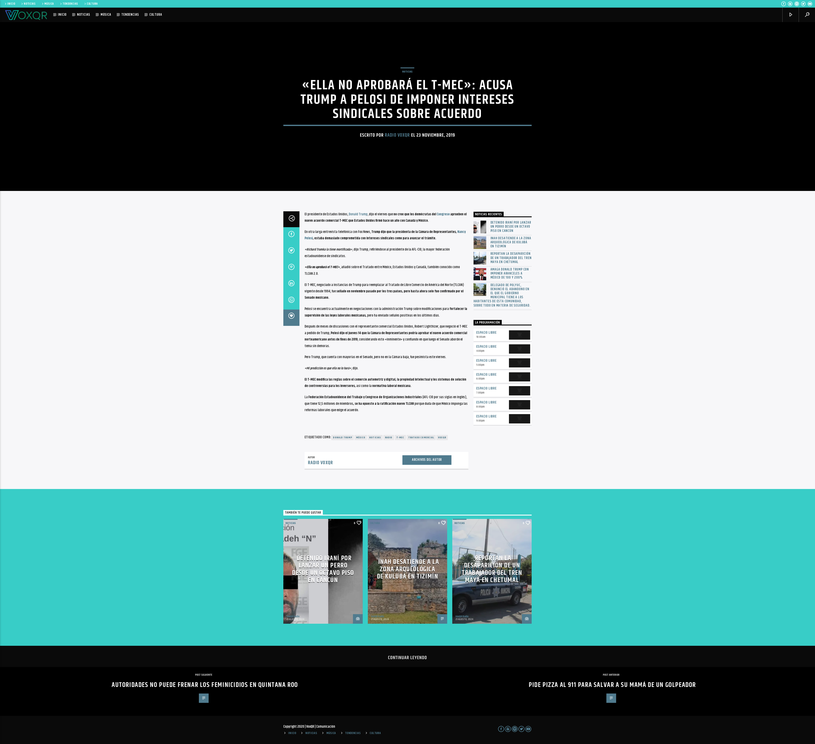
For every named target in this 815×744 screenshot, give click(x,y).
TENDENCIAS (70, 3)
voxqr (442, 438)
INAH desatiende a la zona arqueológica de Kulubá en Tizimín (510, 242)
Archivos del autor (427, 459)
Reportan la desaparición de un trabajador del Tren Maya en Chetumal (511, 258)
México (360, 438)
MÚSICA (49, 3)
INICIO (11, 3)
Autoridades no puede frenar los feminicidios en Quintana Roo (205, 685)
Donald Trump (358, 214)
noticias (375, 438)
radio (388, 438)
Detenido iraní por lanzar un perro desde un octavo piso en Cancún (510, 227)
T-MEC (400, 438)
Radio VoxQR (397, 135)
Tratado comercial (421, 438)
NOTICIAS (30, 3)
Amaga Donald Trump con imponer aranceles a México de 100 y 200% (509, 274)
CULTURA (92, 3)
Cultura (375, 523)
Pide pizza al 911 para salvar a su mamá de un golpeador (612, 685)
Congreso (443, 214)
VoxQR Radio (293, 616)
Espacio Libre (486, 332)
